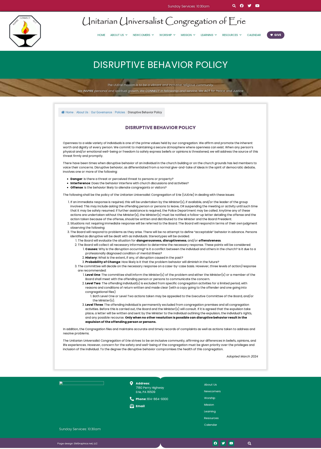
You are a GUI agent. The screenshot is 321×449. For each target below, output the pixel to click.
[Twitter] (249, 5)
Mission (186, 35)
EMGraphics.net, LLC (86, 443)
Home (101, 35)
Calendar (254, 35)
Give (277, 35)
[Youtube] (257, 5)
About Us (117, 35)
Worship (165, 35)
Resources (230, 35)
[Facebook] (241, 5)
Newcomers (141, 35)
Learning (207, 35)
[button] (234, 6)
